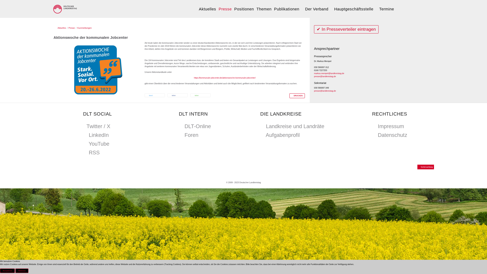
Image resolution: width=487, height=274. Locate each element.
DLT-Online (198, 126)
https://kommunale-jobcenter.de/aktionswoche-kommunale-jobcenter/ (225, 78)
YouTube (99, 144)
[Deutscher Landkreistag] (65, 8)
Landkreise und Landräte (295, 126)
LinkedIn (99, 135)
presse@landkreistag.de (325, 76)
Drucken (298, 96)
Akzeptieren (7, 271)
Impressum (391, 126)
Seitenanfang (426, 167)
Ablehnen (22, 271)
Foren (191, 135)
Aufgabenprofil (283, 135)
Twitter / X (98, 126)
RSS (94, 153)
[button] (155, 95)
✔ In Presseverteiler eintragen (346, 29)
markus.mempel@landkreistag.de (329, 73)
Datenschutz (392, 135)
